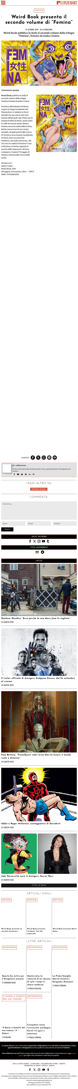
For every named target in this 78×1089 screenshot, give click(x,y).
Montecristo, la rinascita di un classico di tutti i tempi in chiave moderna (38, 980)
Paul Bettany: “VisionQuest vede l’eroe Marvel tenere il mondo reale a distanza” (36, 756)
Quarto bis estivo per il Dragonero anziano (13, 977)
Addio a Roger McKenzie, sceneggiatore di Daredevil (30, 824)
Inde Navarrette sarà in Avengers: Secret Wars (27, 876)
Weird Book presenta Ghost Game (65, 930)
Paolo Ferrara (60, 985)
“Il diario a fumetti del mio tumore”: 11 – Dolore (13, 1031)
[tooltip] (33, 457)
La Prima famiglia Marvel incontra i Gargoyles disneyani (62, 979)
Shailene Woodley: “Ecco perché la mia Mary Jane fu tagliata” (35, 618)
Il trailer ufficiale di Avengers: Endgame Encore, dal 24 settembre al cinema (38, 679)
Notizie (39, 10)
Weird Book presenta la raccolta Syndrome (11, 930)
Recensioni (9, 947)
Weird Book (39, 489)
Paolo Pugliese (35, 988)
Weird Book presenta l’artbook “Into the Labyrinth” (36, 931)
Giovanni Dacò (10, 982)
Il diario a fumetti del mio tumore (14, 997)
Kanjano (7, 1037)
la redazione (47, 29)
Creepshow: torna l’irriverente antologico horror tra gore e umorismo (39, 1029)
